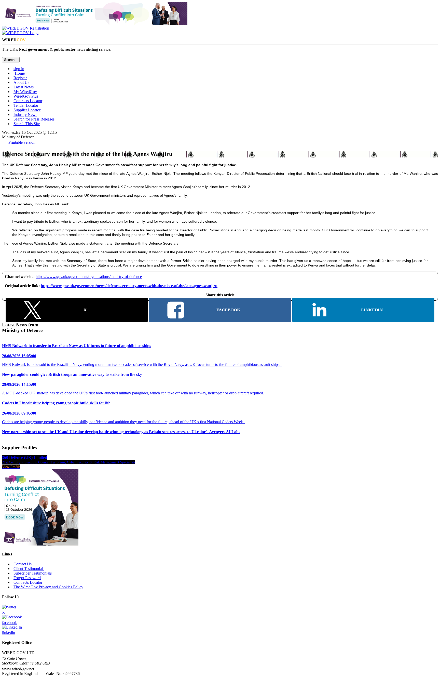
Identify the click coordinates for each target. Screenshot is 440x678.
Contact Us (22, 564)
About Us (21, 82)
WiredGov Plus (25, 96)
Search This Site (26, 124)
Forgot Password (27, 578)
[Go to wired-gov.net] (20, 33)
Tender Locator (25, 105)
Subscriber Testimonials (32, 573)
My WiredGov (25, 91)
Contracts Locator (27, 101)
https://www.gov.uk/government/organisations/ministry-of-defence (89, 276)
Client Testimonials (28, 568)
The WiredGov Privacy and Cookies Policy (48, 587)
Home (20, 73)
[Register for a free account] (25, 28)
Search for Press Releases (33, 119)
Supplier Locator (26, 110)
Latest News (23, 87)
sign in (18, 69)
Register (20, 78)
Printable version (21, 142)
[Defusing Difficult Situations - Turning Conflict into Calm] (94, 23)
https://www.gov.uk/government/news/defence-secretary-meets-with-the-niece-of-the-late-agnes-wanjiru (129, 286)
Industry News (25, 114)
